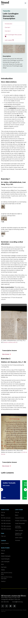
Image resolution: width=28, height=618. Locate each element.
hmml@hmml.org (17, 602)
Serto (2, 564)
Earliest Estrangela (5, 556)
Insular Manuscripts (20, 523)
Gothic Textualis (19, 530)
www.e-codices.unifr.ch (10, 342)
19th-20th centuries (6, 529)
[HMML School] (5, 3)
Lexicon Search (5, 543)
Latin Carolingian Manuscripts (13, 34)
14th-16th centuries (6, 523)
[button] (6, 354)
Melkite (3, 570)
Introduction (8, 23)
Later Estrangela (5, 561)
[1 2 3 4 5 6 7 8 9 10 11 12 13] (14, 432)
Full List (3, 512)
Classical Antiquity (19, 518)
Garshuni (3, 581)
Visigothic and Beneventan (18, 534)
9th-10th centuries (5, 518)
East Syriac (4, 567)
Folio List (3, 536)
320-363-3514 (5, 602)
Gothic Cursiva (18, 537)
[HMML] (14, 595)
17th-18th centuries (6, 526)
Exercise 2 (8, 31)
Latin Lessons (9, 40)
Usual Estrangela (5, 559)
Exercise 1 (7, 27)
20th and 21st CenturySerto (6, 573)
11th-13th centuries (5, 520)
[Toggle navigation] (25, 3)
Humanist (17, 540)
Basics (2, 515)
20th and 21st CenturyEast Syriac (6, 577)
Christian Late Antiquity (21, 520)
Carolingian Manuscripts (18, 527)
